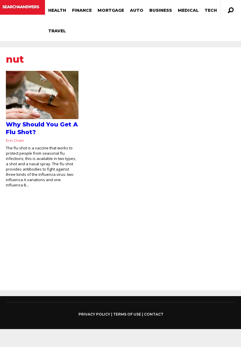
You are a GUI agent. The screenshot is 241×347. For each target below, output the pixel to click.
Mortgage (111, 10)
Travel (57, 31)
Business (160, 10)
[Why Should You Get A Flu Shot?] (42, 95)
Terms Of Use (127, 314)
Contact (153, 314)
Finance (82, 10)
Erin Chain (15, 140)
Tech (211, 10)
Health (57, 10)
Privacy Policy (94, 314)
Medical (188, 10)
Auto (136, 10)
